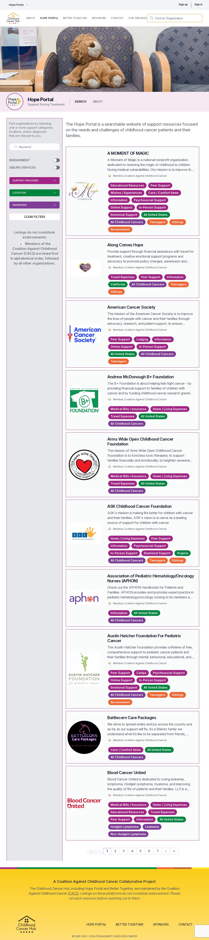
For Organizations (143, 18)
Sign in (198, 4)
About (30, 18)
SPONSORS (161, 924)
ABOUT (98, 101)
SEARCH (80, 101)
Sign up (183, 4)
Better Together (75, 18)
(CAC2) (73, 893)
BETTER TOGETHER (129, 924)
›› (174, 851)
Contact (117, 18)
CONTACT (186, 924)
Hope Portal (16, 4)
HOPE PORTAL (96, 924)
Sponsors (99, 18)
